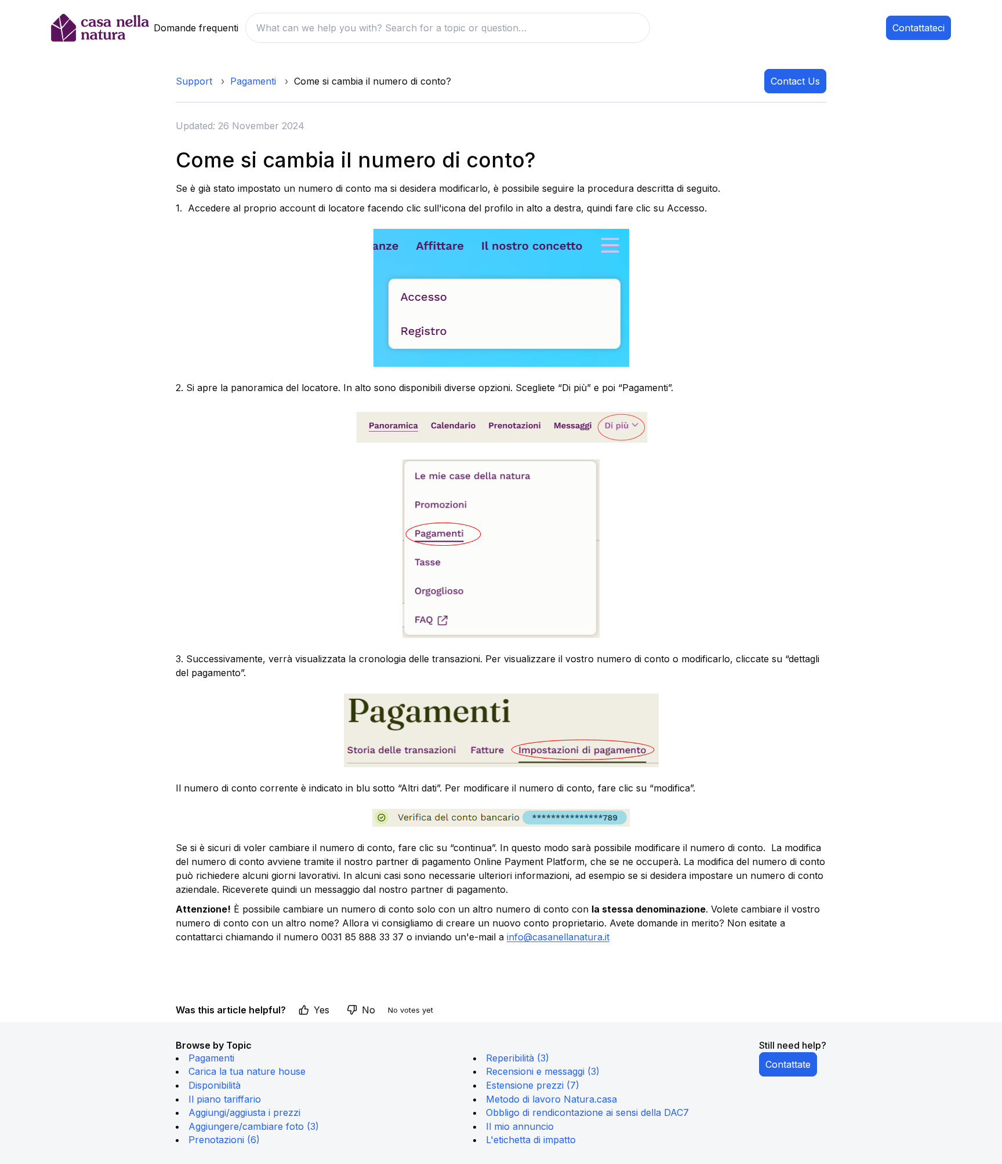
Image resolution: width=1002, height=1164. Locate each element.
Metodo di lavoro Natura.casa (551, 1099)
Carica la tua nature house (247, 1071)
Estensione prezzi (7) (532, 1085)
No (368, 1010)
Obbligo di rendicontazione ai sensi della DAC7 (587, 1112)
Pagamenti (253, 81)
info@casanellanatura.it (558, 937)
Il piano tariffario (224, 1099)
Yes (321, 1010)
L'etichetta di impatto (531, 1139)
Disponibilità (214, 1085)
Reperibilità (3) (517, 1058)
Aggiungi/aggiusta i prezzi (244, 1112)
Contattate (788, 1064)
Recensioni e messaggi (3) (543, 1071)
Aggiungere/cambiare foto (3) (253, 1126)
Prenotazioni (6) (224, 1139)
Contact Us (795, 81)
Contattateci (918, 28)
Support (194, 81)
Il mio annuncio (520, 1126)
